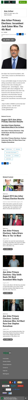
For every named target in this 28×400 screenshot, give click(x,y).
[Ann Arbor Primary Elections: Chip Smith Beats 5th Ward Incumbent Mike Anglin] (13, 261)
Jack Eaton (8, 158)
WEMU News (9, 149)
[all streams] (26, 398)
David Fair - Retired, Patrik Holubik (9, 201)
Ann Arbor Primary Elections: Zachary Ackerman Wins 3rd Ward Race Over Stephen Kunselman (14, 321)
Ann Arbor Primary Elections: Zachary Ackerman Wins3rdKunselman (13, 140)
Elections (18, 149)
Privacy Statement (7, 364)
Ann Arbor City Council (11, 152)
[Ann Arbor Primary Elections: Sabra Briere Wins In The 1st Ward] (13, 220)
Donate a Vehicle (6, 361)
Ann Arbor (8, 11)
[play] (2, 398)
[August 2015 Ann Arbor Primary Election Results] (13, 185)
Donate (23, 2)
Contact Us (5, 367)
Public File (5, 370)
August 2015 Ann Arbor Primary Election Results (12, 121)
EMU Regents (6, 373)
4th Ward (16, 155)
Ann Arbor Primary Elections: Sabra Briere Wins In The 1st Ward (13, 233)
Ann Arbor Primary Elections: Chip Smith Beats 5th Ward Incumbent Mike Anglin (12, 133)
